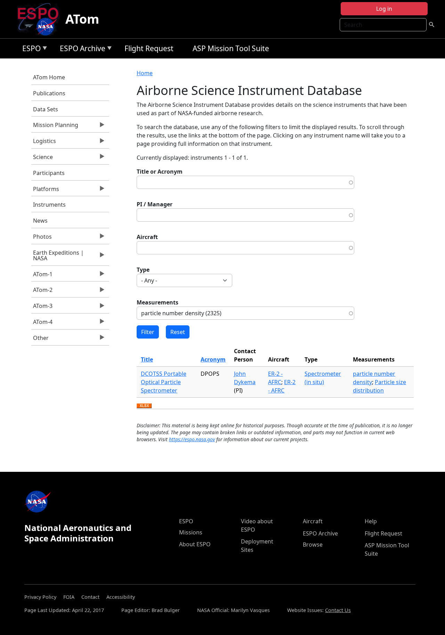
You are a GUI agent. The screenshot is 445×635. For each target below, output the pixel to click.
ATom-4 (41, 323)
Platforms (45, 190)
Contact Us (338, 610)
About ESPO (195, 544)
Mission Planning (54, 126)
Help (371, 521)
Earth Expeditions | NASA (57, 257)
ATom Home (49, 77)
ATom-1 (41, 275)
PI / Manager (154, 204)
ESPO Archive (80, 49)
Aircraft (147, 237)
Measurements (157, 302)
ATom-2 (41, 291)
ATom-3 (41, 307)
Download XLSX (144, 406)
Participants (49, 173)
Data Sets (45, 109)
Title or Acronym (160, 171)
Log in (384, 9)
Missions (190, 532)
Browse (313, 544)
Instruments (49, 204)
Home (145, 73)
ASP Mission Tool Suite (231, 48)
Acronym (213, 359)
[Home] (41, 19)
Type (143, 269)
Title (147, 359)
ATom (82, 18)
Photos (41, 238)
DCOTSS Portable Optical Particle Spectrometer (163, 382)
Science (42, 158)
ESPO (30, 49)
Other (40, 339)
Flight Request (148, 48)
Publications (49, 93)
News (40, 220)
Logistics (43, 142)
